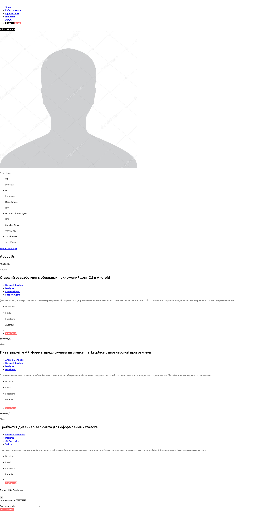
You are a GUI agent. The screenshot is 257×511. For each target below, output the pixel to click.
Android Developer (14, 360)
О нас (8, 7)
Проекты (10, 16)
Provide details (7, 506)
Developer (10, 369)
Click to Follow (7, 29)
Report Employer (8, 248)
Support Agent (12, 294)
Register (9, 23)
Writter (9, 444)
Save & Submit (7, 510)
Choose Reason (7, 500)
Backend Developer (15, 285)
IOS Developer (12, 291)
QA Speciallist (12, 441)
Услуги (8, 20)
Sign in (18, 23)
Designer (9, 288)
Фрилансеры (12, 13)
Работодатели (13, 10)
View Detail (11, 333)
